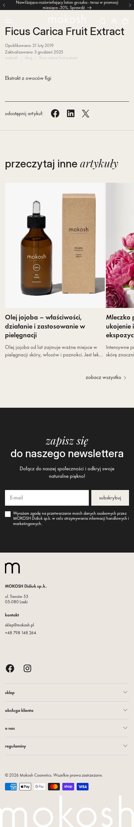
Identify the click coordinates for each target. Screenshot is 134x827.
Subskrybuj (110, 497)
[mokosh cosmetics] (67, 21)
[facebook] (10, 668)
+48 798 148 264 (20, 633)
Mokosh (11, 57)
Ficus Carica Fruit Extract (58, 57)
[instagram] (27, 668)
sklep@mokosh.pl (19, 625)
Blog (28, 57)
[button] (103, 21)
